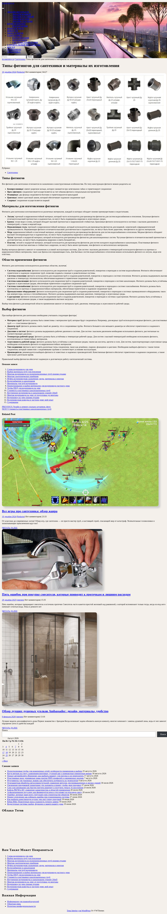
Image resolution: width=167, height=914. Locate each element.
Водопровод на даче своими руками (23, 397)
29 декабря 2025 (9, 600)
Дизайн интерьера (18, 12)
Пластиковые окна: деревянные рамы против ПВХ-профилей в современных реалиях (45, 778)
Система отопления (25, 43)
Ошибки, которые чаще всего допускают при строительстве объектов (38, 795)
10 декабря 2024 (9, 72)
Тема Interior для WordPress (79, 911)
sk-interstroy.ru (8, 3)
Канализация (20, 38)
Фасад (11, 47)
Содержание (12, 402)
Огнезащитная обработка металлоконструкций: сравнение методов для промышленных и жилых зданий (54, 783)
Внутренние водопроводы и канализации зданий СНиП (32, 393)
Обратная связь (14, 904)
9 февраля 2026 (8, 717)
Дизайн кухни (20, 19)
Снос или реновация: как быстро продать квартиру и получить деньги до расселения (45, 788)
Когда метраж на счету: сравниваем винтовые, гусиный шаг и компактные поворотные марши (49, 773)
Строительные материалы (23, 45)
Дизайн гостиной (23, 17)
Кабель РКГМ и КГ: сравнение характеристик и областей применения (38, 790)
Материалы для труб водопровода (22, 383)
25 (7, 755)
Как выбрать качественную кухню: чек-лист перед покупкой (34, 799)
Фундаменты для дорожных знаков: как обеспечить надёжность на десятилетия (42, 780)
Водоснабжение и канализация (21, 381)
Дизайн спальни (22, 21)
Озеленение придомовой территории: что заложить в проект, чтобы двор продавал (44, 785)
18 (7, 752)
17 (3, 752)
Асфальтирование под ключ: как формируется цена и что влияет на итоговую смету (44, 792)
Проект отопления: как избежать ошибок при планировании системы (38, 797)
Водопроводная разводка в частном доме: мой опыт (30, 400)
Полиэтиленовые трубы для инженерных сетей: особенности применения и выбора (44, 771)
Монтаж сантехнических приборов (22, 376)
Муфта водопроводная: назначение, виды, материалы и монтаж (35, 379)
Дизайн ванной (21, 14)
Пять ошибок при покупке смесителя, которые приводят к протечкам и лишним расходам (66, 594)
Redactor (21, 72)
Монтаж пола (15, 28)
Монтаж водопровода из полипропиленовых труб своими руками (36, 374)
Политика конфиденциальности (21, 906)
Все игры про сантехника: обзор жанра (29, 511)
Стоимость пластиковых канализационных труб (28, 390)
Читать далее (9, 528)
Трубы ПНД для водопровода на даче (23, 388)
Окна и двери (15, 33)
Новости (12, 31)
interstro (20, 600)
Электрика (13, 52)
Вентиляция (20, 26)
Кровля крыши (16, 24)
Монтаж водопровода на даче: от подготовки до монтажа (32, 395)
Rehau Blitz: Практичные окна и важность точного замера (33, 802)
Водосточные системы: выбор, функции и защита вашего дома (35, 804)
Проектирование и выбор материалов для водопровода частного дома (38, 386)
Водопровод (19, 40)
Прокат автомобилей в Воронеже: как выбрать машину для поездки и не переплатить (45, 776)
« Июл (5, 761)
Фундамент (14, 50)
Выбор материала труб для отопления (24, 372)
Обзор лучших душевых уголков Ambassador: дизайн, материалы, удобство (55, 711)
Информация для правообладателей (23, 901)
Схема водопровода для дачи (20, 369)
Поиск (5, 730)
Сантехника (14, 35)
